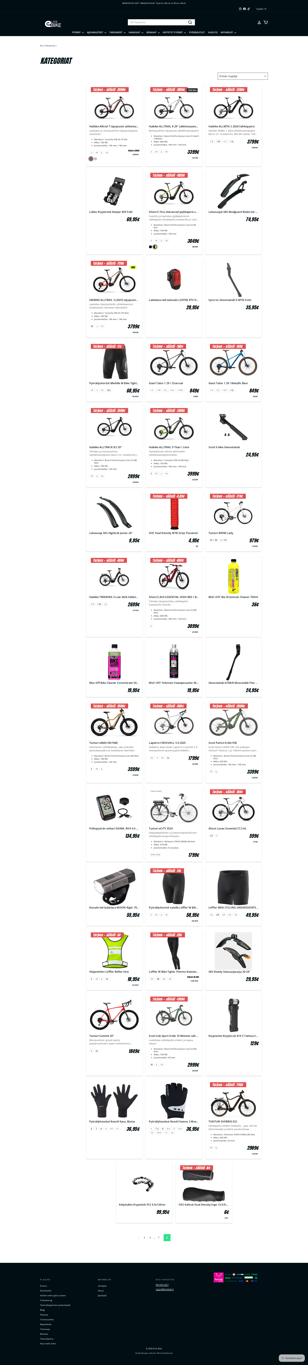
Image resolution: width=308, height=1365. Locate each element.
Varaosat (135, 32)
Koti (42, 45)
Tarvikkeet (116, 32)
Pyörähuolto (45, 1290)
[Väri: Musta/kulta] (155, 246)
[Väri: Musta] (150, 246)
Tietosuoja (45, 1329)
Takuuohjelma (46, 1338)
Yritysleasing (46, 1300)
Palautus (44, 1314)
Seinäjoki (102, 1285)
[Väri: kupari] (91, 158)
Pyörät (76, 32)
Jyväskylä (102, 1295)
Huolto (213, 32)
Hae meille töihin (48, 1343)
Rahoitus (44, 1334)
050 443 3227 (162, 1284)
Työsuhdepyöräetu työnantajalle (55, 1305)
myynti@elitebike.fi (165, 1289)
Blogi (42, 1310)
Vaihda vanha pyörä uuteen (53, 1295)
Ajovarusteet (95, 32)
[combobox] (161, 22)
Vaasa (101, 1290)
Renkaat (151, 32)
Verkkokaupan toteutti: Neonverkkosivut (154, 1353)
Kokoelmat (50, 45)
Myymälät (227, 32)
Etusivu (43, 1285)
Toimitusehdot (47, 1319)
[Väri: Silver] (95, 158)
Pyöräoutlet (197, 32)
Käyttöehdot (45, 1324)
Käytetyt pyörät (173, 32)
